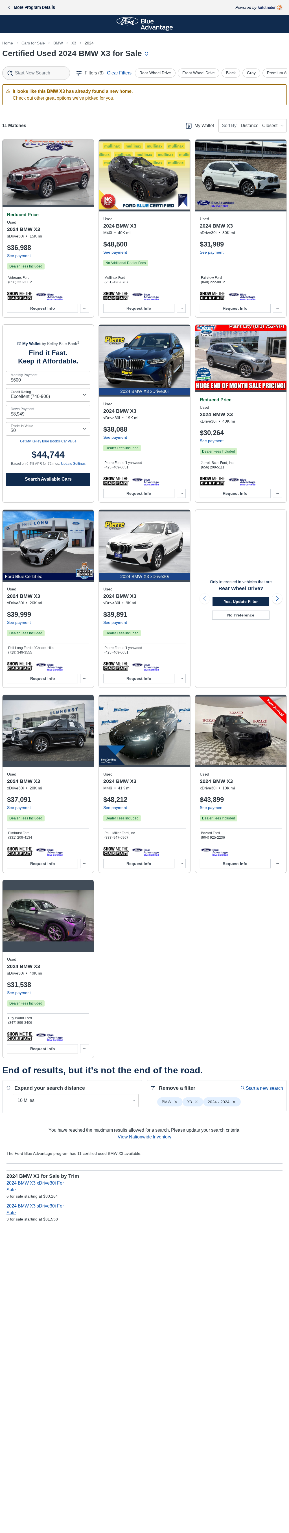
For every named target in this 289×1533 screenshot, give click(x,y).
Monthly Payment (24, 375)
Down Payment (22, 409)
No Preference (240, 615)
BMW (58, 43)
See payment (19, 255)
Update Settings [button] (73, 464)
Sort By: (230, 125)
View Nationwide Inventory (144, 1136)
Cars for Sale (33, 43)
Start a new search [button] (264, 1088)
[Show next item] (277, 599)
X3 (73, 43)
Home (7, 43)
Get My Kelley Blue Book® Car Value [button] (48, 441)
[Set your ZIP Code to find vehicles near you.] (147, 54)
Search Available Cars (48, 479)
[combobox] (36, 73)
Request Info (42, 308)
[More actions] (84, 308)
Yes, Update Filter (241, 601)
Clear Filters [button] (119, 72)
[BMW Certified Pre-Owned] (49, 296)
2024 (89, 43)
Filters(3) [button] (94, 72)
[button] (19, 296)
